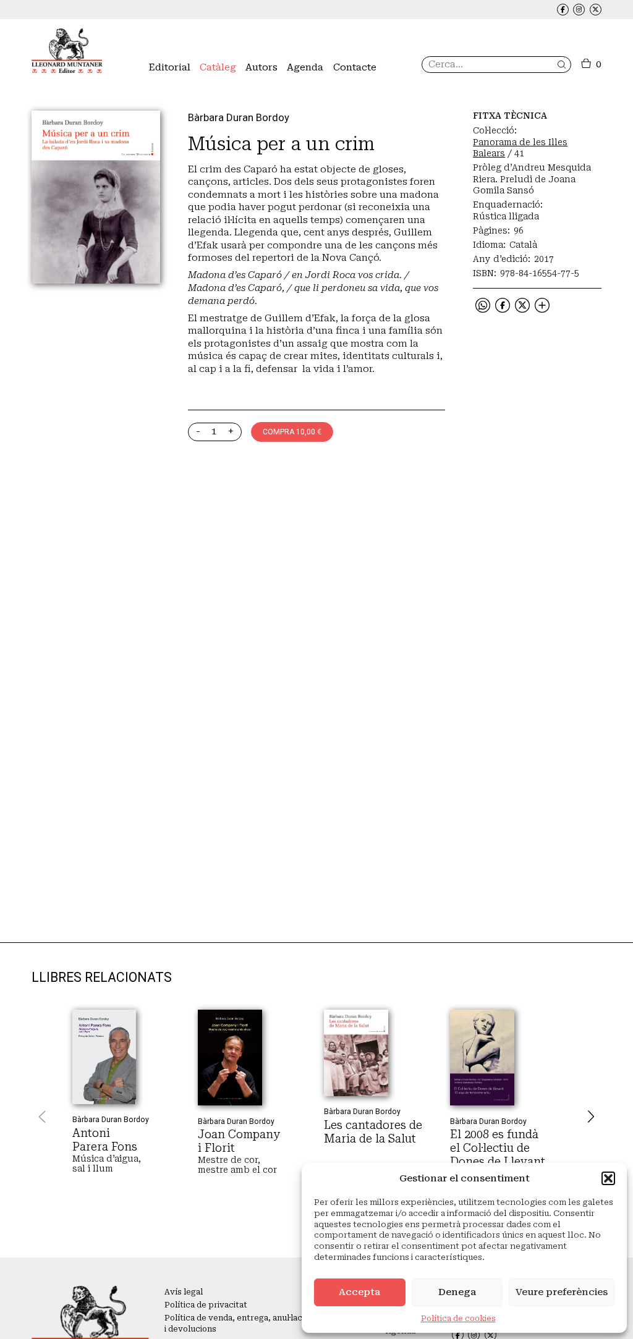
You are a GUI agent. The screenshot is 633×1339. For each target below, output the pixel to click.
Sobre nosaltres (179, 89)
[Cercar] (561, 64)
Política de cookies (458, 1318)
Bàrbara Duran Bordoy (238, 117)
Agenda (305, 67)
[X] (522, 307)
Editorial (169, 67)
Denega (457, 1292)
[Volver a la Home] (67, 50)
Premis (162, 102)
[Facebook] (502, 307)
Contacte (354, 67)
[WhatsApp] (483, 307)
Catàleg (218, 67)
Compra (292, 432)
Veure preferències (562, 1292)
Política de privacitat (205, 1305)
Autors (261, 67)
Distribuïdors (359, 89)
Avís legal (183, 1292)
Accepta (359, 1292)
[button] (608, 1178)
